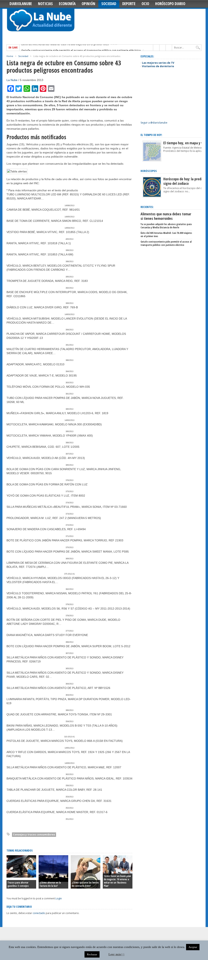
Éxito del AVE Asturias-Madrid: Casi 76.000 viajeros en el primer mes (166, 234)
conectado (39, 913)
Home (9, 56)
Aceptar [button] (192, 947)
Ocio (145, 3)
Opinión (88, 3)
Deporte (128, 3)
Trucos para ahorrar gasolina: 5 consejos (18, 884)
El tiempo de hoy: (151, 135)
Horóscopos (149, 171)
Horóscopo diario (170, 3)
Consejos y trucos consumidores (34, 834)
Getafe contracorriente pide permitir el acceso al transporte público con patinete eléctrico (81, 47)
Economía (67, 3)
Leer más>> (116, 954)
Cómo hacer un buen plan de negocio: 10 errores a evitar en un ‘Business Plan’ (117, 881)
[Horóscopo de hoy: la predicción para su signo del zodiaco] (152, 196)
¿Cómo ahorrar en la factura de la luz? (50, 884)
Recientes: (147, 207)
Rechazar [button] (92, 954)
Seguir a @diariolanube (154, 122)
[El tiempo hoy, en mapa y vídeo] (152, 160)
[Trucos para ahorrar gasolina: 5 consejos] (21, 876)
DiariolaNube (21, 3)
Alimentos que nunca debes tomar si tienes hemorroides (166, 216)
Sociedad (108, 3)
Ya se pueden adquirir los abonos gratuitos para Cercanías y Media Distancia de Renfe (166, 225)
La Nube (11, 80)
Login (58, 898)
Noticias (45, 3)
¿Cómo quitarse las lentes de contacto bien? (85, 884)
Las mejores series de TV (158, 63)
